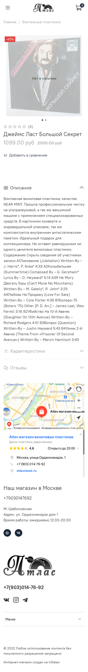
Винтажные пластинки (41, 22)
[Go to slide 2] (45, 120)
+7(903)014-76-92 (24, 587)
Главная (10, 22)
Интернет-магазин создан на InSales (32, 662)
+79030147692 (18, 498)
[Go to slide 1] (42, 120)
